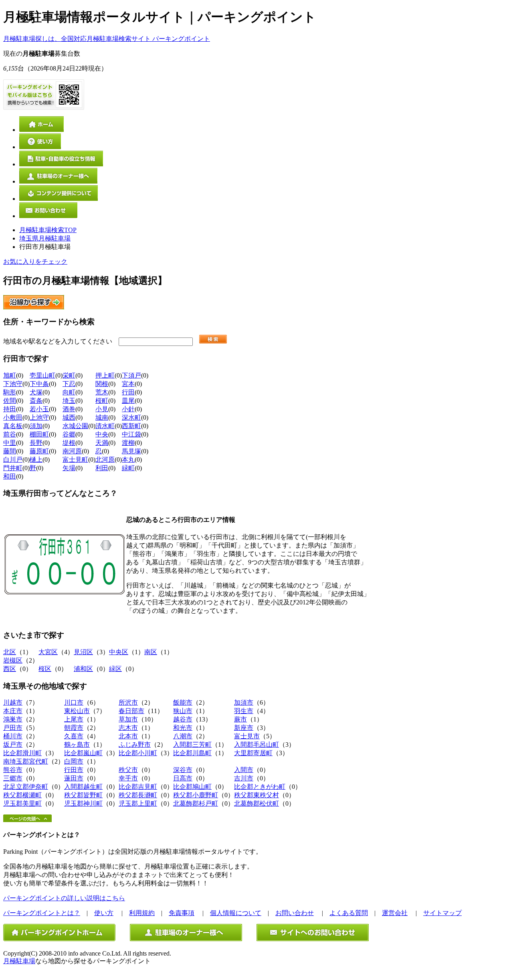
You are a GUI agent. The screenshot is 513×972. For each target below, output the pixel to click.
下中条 (39, 383)
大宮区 (48, 652)
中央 (101, 434)
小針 (128, 409)
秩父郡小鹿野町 (195, 795)
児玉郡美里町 (22, 803)
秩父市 (128, 769)
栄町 (69, 375)
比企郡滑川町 (22, 753)
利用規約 (142, 912)
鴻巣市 (12, 719)
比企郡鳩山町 (192, 786)
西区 (9, 668)
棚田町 (39, 434)
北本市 (128, 736)
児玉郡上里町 (138, 803)
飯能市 (182, 702)
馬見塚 (131, 451)
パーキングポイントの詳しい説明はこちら (64, 898)
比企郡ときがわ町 (259, 786)
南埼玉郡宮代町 (25, 761)
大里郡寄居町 (253, 753)
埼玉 (69, 400)
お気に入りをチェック (35, 261)
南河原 (72, 451)
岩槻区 (12, 660)
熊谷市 (12, 769)
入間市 (243, 769)
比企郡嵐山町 (83, 753)
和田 (9, 476)
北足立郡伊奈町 (25, 786)
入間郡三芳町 (192, 744)
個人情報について (235, 912)
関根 (101, 383)
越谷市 (182, 719)
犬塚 (36, 392)
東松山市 (77, 710)
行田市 (73, 769)
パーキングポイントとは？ (41, 912)
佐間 (9, 400)
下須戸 (131, 375)
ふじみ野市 (135, 744)
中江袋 (131, 434)
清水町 (105, 425)
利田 (101, 468)
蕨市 (240, 719)
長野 (36, 442)
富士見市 (247, 736)
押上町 (105, 375)
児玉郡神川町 (83, 803)
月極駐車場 (19, 961)
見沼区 (83, 652)
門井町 (12, 468)
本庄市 (12, 710)
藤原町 (39, 451)
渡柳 (128, 442)
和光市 (182, 727)
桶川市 (12, 736)
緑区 (115, 668)
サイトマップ (442, 912)
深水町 (131, 417)
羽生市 (243, 710)
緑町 (128, 468)
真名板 (12, 425)
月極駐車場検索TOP (48, 229)
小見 (101, 409)
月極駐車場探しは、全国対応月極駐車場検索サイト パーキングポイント (106, 38)
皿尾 (128, 400)
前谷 (9, 434)
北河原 (105, 459)
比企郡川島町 (192, 753)
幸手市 (128, 778)
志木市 (128, 727)
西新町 (131, 425)
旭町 (9, 375)
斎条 (36, 400)
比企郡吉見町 (138, 786)
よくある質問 (348, 912)
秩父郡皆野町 (83, 795)
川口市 (73, 702)
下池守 (12, 383)
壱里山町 (42, 375)
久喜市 (73, 736)
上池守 (39, 417)
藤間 (9, 451)
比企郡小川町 (138, 753)
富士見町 (75, 459)
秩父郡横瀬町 (22, 795)
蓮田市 (73, 778)
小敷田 (12, 417)
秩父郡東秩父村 (256, 795)
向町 (69, 392)
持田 (9, 409)
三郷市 (12, 778)
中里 (9, 442)
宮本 (128, 383)
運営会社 (395, 912)
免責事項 (181, 912)
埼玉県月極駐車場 (45, 238)
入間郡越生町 (83, 786)
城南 (101, 417)
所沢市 (128, 702)
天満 (101, 442)
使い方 (103, 912)
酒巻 (69, 409)
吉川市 (243, 778)
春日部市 (131, 710)
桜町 (101, 400)
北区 (9, 652)
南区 (150, 652)
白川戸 (12, 459)
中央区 (118, 652)
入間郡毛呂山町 (256, 744)
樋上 (36, 459)
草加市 (128, 719)
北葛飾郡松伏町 (256, 803)
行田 (128, 392)
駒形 (9, 392)
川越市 (12, 702)
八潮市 (182, 736)
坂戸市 (12, 744)
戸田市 (12, 727)
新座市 (243, 727)
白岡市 (73, 761)
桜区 (44, 668)
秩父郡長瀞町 (138, 795)
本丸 (128, 459)
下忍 (69, 383)
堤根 (69, 442)
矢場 (69, 468)
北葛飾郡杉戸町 (195, 803)
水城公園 (75, 425)
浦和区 (83, 668)
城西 (69, 417)
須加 (36, 425)
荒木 (101, 392)
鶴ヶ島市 (77, 744)
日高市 (182, 778)
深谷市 (182, 769)
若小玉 (39, 409)
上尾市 (73, 719)
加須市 (243, 702)
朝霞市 (73, 727)
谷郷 (69, 434)
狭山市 (182, 710)
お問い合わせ (294, 912)
